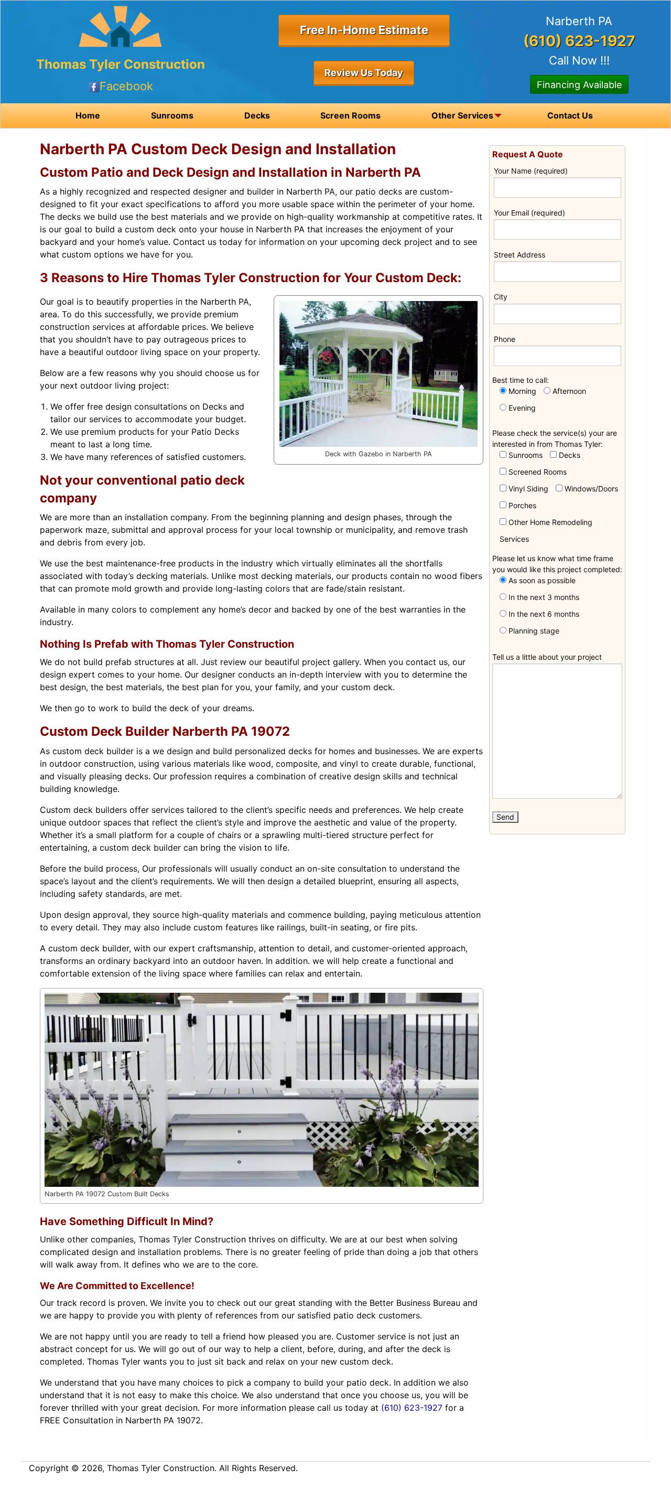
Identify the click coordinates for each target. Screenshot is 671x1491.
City (500, 296)
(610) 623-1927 (411, 1407)
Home (87, 115)
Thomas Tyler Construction (120, 64)
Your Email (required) (529, 212)
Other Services (462, 115)
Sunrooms (172, 115)
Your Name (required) (531, 170)
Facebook (126, 86)
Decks (257, 115)
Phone (504, 339)
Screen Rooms (350, 115)
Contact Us (570, 115)
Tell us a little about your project (547, 656)
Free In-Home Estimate (364, 30)
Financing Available (579, 84)
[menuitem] (88, 115)
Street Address (519, 254)
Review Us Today (363, 72)
